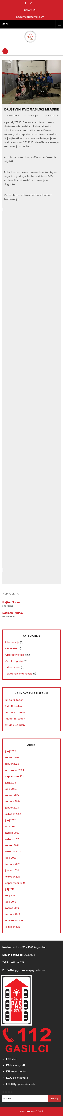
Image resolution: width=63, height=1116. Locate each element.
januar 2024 (12, 807)
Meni (5, 24)
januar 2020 (12, 870)
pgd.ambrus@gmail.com (30, 970)
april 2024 (11, 789)
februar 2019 (12, 914)
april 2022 (10, 826)
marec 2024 (12, 795)
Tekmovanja (12, 667)
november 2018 (14, 920)
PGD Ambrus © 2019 (31, 1111)
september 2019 (15, 883)
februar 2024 (13, 801)
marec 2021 (12, 845)
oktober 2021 (12, 839)
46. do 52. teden (15, 712)
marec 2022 (12, 832)
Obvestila (11, 648)
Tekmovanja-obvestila (18, 673)
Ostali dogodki (14, 661)
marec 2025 (12, 757)
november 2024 (14, 770)
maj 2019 (10, 895)
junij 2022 (10, 820)
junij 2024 (10, 782)
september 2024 (15, 776)
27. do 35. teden (15, 725)
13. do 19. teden (14, 700)
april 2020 (10, 857)
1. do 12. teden (13, 706)
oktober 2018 (13, 926)
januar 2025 (12, 763)
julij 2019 (9, 889)
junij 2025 (10, 751)
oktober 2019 (13, 876)
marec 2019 (12, 908)
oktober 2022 (13, 814)
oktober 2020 (13, 851)
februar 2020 (12, 864)
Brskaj (54, 1098)
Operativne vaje (15, 654)
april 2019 (10, 901)
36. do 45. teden (15, 718)
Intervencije (12, 642)
